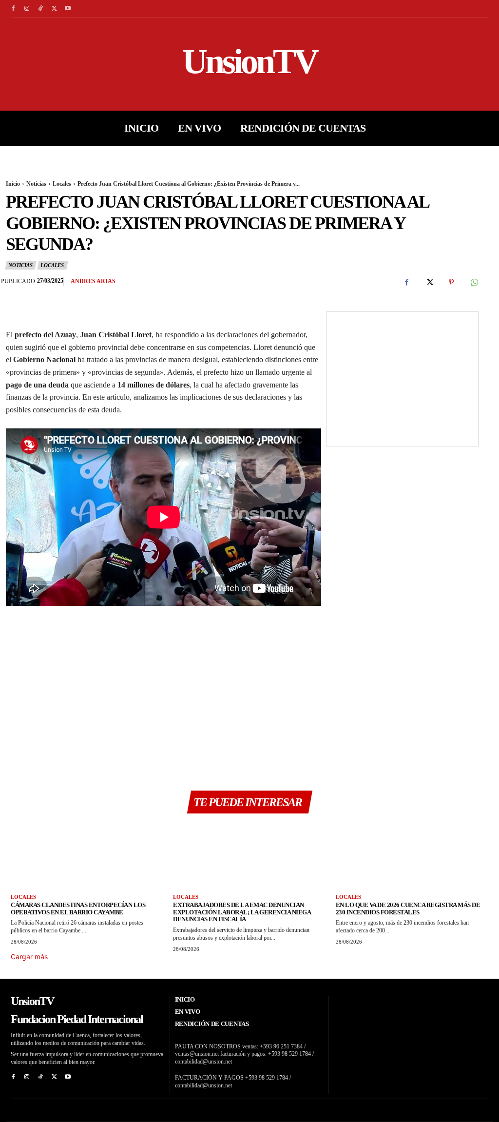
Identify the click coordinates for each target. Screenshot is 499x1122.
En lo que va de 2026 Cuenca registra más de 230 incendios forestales (408, 908)
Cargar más (29, 956)
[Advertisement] (163, 694)
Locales (62, 183)
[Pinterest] (451, 282)
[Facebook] (13, 8)
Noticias (36, 183)
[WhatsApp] (473, 282)
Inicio (13, 183)
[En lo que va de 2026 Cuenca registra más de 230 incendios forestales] (412, 857)
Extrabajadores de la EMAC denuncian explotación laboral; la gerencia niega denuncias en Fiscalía (242, 912)
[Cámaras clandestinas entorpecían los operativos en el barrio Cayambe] (87, 857)
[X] (54, 8)
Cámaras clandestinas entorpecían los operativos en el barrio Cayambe (78, 908)
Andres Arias (93, 281)
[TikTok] (40, 8)
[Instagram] (26, 8)
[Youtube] (67, 8)
